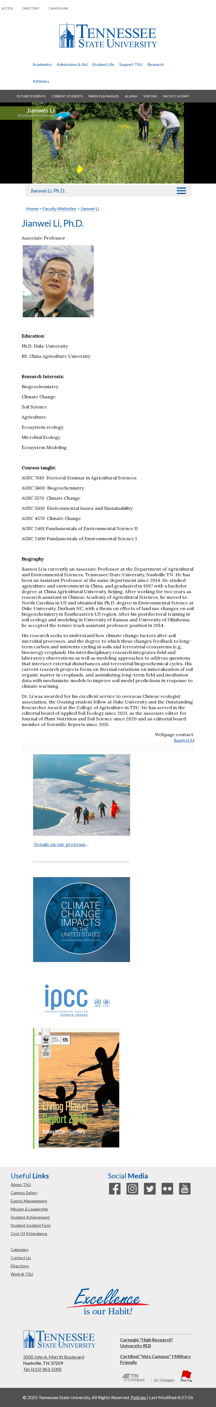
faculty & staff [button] (176, 96)
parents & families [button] (104, 96)
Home (32, 208)
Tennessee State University (108, 35)
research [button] (155, 64)
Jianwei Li (89, 208)
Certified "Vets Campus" (145, 1356)
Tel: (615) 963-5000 (42, 1369)
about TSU (21, 1184)
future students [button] (31, 96)
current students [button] (67, 96)
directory (30, 8)
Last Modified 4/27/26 (171, 1397)
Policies (138, 1397)
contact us (21, 1257)
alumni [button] (131, 96)
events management (29, 1200)
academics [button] (42, 64)
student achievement (30, 1217)
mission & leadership (29, 1209)
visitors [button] (150, 96)
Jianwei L (183, 740)
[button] (181, 190)
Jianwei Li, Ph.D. (47, 190)
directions (20, 1265)
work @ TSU (22, 1274)
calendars (19, 1249)
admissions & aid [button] (72, 64)
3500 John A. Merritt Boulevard (53, 1356)
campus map (58, 8)
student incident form (31, 1225)
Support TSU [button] (130, 64)
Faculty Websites (59, 208)
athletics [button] (41, 81)
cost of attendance (29, 1233)
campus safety (24, 1192)
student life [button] (103, 64)
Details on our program (59, 844)
